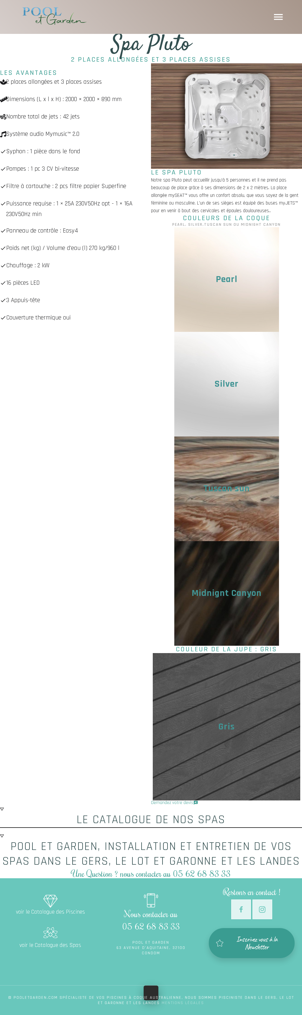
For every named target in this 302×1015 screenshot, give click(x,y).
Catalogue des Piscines (50, 897)
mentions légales (183, 1003)
